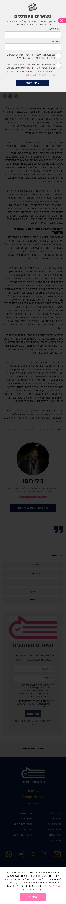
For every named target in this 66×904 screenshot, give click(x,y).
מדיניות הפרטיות (51, 886)
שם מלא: (54, 29)
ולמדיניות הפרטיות (36, 74)
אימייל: (55, 41)
